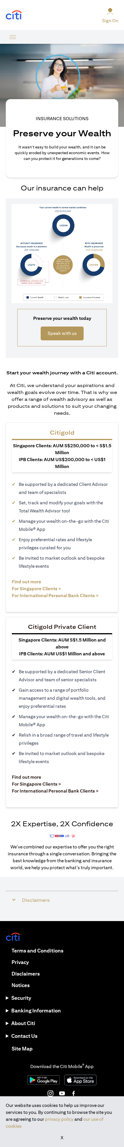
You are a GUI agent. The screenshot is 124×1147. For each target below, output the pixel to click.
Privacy (20, 962)
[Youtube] (62, 1093)
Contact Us (24, 1036)
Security (21, 998)
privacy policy (59, 1119)
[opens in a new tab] (14, 15)
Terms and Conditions (37, 951)
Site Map (22, 1049)
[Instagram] (50, 1093)
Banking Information (36, 1011)
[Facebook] (73, 1093)
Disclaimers (26, 974)
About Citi (23, 1023)
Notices (21, 985)
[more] (12, 36)
